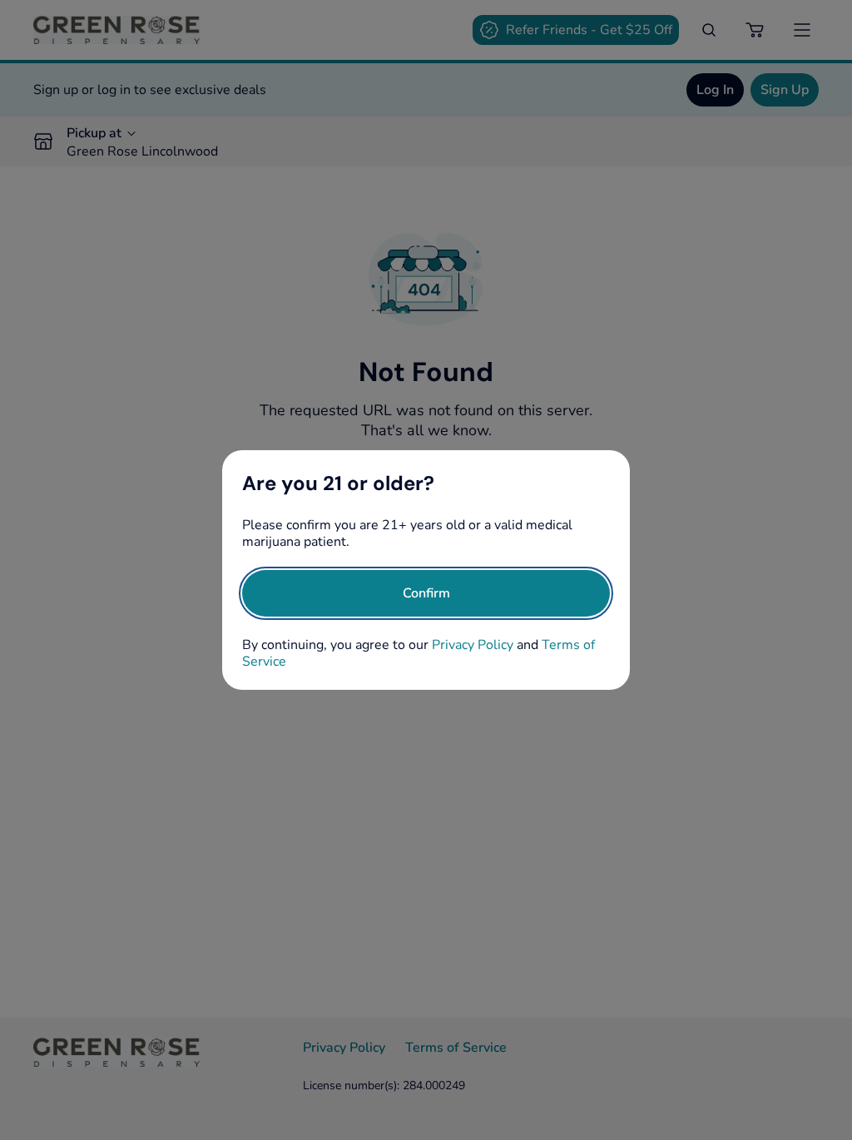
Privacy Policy (472, 645)
